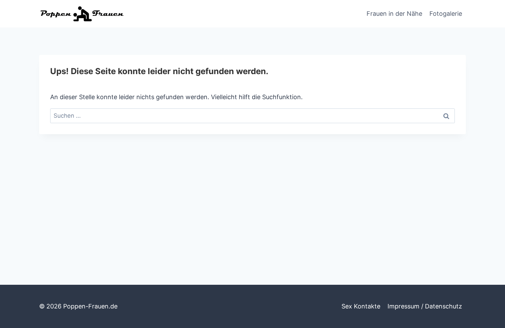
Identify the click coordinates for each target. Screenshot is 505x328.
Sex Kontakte (360, 306)
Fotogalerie (445, 13)
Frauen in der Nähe (394, 13)
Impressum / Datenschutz (425, 306)
